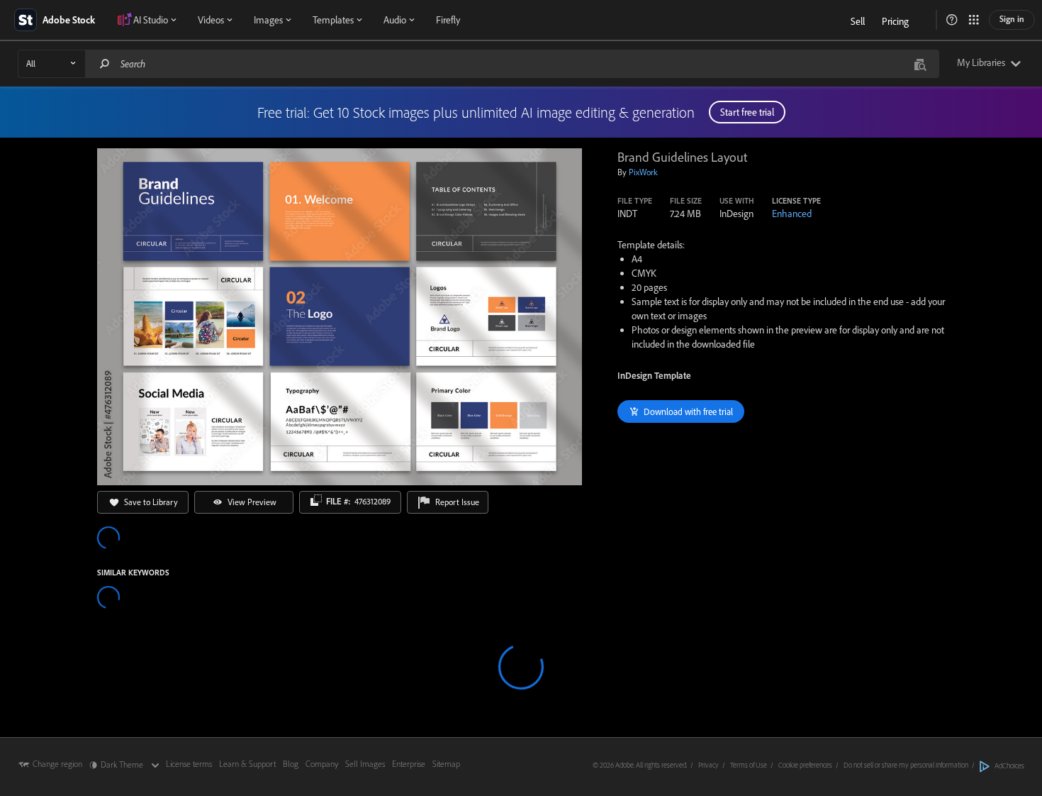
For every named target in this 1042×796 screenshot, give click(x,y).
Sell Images (365, 763)
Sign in (1011, 18)
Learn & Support (247, 763)
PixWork (643, 172)
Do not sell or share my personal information (906, 765)
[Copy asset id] (316, 500)
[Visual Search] (920, 63)
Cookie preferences (805, 765)
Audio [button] (394, 19)
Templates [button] (333, 19)
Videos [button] (211, 19)
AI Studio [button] (150, 19)
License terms (189, 763)
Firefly (448, 19)
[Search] (105, 63)
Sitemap (446, 763)
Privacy (708, 765)
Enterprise (408, 763)
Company (322, 763)
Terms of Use (748, 765)
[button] (952, 20)
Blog (290, 763)
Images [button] (268, 19)
